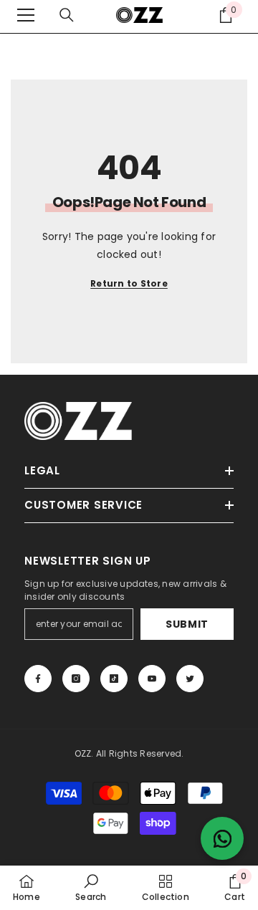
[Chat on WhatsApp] (222, 838)
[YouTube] (152, 678)
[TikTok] (114, 678)
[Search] (66, 15)
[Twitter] (190, 678)
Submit (187, 624)
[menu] (25, 15)
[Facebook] (38, 678)
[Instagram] (76, 678)
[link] (91, 887)
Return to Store (129, 283)
